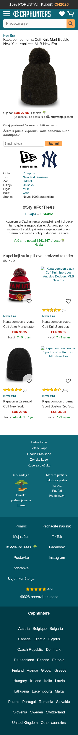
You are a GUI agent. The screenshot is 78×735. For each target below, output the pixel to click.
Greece (60, 670)
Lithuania (21, 691)
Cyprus (54, 639)
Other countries (53, 723)
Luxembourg (42, 691)
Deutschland (24, 660)
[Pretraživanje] (71, 23)
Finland (18, 670)
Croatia (39, 639)
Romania (46, 702)
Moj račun (21, 537)
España (43, 660)
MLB (26, 189)
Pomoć (21, 526)
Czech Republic (30, 649)
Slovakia (63, 702)
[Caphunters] (22, 13)
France (32, 670)
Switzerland (55, 712)
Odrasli (27, 181)
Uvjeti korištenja (21, 578)
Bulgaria (56, 629)
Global (46, 670)
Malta (59, 691)
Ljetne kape (39, 442)
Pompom (29, 173)
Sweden (36, 712)
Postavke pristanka (21, 563)
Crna (26, 192)
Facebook (57, 547)
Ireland (35, 681)
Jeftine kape (39, 448)
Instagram (57, 558)
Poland (13, 702)
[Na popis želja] (29, 301)
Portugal (29, 702)
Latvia (60, 681)
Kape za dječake (39, 465)
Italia (48, 681)
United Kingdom (25, 723)
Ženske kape (39, 459)
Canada (24, 639)
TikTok (57, 537)
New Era (9, 35)
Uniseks (28, 185)
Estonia (58, 660)
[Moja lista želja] (62, 14)
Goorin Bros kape (39, 454)
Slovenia (20, 712)
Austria (24, 629)
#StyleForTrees (19, 547)
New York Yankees (35, 177)
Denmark (53, 649)
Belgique (40, 629)
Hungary (20, 681)
